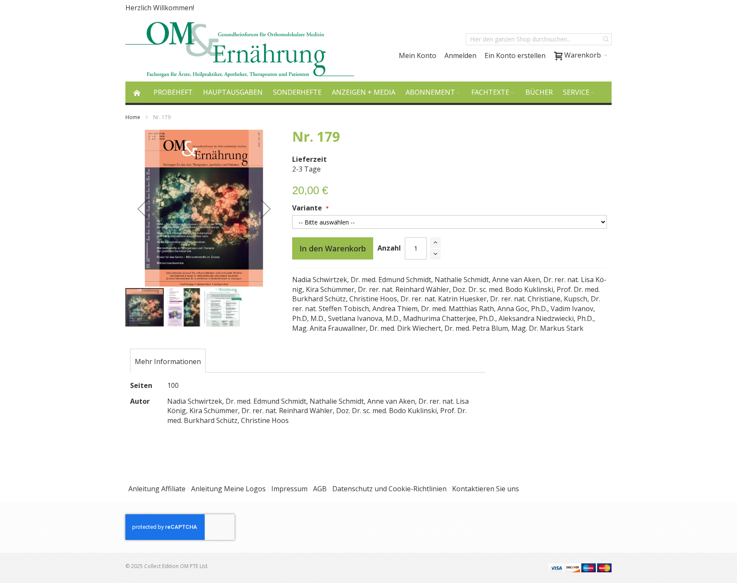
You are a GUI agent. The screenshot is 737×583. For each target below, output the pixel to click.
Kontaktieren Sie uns (485, 488)
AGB (320, 488)
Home (132, 117)
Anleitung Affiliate (157, 488)
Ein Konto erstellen (515, 55)
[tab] (168, 361)
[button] (142, 208)
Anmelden (460, 55)
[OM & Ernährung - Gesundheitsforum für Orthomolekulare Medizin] (239, 48)
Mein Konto (417, 55)
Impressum (289, 488)
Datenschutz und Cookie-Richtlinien (389, 488)
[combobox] (539, 39)
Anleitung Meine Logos (228, 488)
